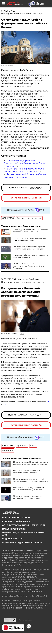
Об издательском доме (15, 525)
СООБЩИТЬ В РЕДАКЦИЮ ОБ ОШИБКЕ (22, 542)
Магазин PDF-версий (14, 529)
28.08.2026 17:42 (8, 279)
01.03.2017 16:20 (8, 11)
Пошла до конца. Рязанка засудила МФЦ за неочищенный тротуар (30, 239)
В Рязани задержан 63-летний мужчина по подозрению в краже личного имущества (30, 463)
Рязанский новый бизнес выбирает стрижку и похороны (25, 175)
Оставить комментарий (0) (26, 198)
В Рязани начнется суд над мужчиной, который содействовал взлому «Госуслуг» (30, 480)
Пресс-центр (38, 525)
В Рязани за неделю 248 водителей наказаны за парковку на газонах (27, 497)
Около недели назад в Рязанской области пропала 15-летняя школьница (30, 231)
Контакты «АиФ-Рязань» (16, 517)
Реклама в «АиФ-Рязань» (16, 521)
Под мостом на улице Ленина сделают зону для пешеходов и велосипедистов (29, 248)
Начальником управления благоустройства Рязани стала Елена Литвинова (24, 163)
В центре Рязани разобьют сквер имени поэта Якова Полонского (24, 170)
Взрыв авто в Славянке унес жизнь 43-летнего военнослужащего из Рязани (29, 489)
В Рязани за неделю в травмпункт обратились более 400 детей (27, 472)
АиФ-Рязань (7, 65)
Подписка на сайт (12, 539)
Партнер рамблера (25, 620)
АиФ (22, 333)
